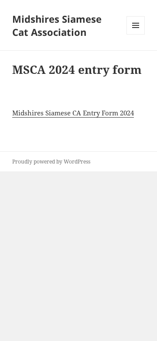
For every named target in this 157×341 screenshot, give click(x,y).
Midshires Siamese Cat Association (57, 25)
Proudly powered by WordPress (51, 161)
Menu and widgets (136, 34)
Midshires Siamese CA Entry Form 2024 (73, 112)
